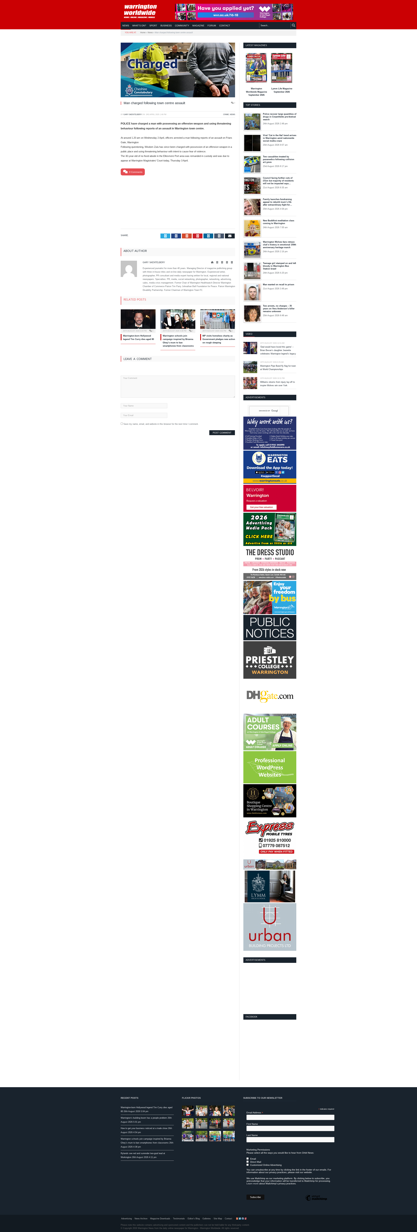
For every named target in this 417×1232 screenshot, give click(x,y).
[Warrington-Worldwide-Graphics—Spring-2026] (269, 749)
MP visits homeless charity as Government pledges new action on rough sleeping (218, 339)
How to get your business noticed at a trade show (144, 1128)
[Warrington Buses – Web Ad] (269, 613)
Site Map (218, 1218)
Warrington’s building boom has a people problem (144, 1118)
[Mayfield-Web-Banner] (269, 449)
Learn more (252, 1183)
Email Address (254, 1112)
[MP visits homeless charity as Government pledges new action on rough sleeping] (217, 320)
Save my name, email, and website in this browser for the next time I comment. (161, 424)
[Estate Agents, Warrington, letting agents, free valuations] (269, 511)
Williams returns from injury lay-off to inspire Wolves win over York (277, 384)
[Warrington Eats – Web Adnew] (269, 483)
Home (143, 32)
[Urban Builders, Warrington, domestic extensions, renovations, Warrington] (269, 869)
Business (166, 25)
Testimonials (179, 1218)
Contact (228, 1218)
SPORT (153, 25)
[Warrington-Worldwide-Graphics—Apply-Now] (234, 19)
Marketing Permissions (258, 1149)
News (125, 25)
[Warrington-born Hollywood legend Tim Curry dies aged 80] (138, 320)
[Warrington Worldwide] (142, 11)
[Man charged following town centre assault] (178, 70)
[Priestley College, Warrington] (269, 678)
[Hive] (269, 816)
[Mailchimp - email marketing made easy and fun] (316, 1200)
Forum (212, 25)
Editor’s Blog (194, 1218)
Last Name (252, 1135)
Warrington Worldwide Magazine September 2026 (256, 91)
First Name (252, 1124)
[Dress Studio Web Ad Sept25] (269, 579)
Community (182, 25)
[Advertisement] (178, 201)
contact (224, 25)
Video (249, 334)
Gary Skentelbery (132, 114)
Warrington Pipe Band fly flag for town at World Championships (278, 368)
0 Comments (135, 172)
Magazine (198, 25)
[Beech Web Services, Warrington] (269, 782)
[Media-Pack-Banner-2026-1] (269, 545)
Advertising (126, 1218)
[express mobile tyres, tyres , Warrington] (269, 857)
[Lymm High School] (270, 901)
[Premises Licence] (269, 639)
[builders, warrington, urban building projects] (269, 950)
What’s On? (139, 25)
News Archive (141, 1218)
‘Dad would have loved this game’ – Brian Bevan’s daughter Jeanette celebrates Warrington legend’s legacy (278, 350)
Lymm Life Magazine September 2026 (281, 90)
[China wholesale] (269, 712)
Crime (226, 114)
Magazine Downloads (160, 1218)
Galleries (206, 1218)
